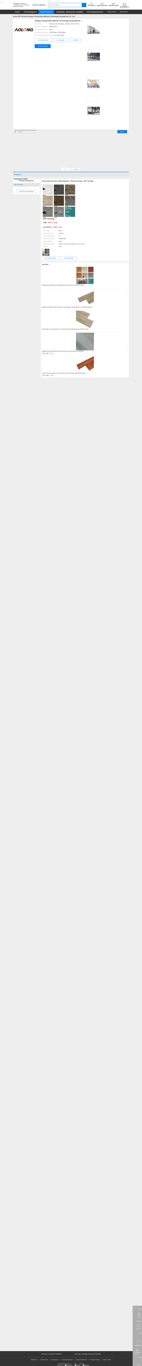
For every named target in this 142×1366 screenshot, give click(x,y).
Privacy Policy (95, 1359)
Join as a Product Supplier (51, 1354)
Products (17, 175)
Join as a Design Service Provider (88, 1354)
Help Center (111, 12)
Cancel (76, 169)
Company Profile (21, 179)
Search (122, 131)
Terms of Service (67, 1359)
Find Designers (30, 12)
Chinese (42, 5)
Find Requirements (95, 12)
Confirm (66, 169)
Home (17, 12)
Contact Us (44, 1359)
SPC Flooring (23, 16)
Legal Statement (81, 1359)
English (35, 5)
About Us (34, 1359)
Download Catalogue (26, 191)
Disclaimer (54, 1359)
